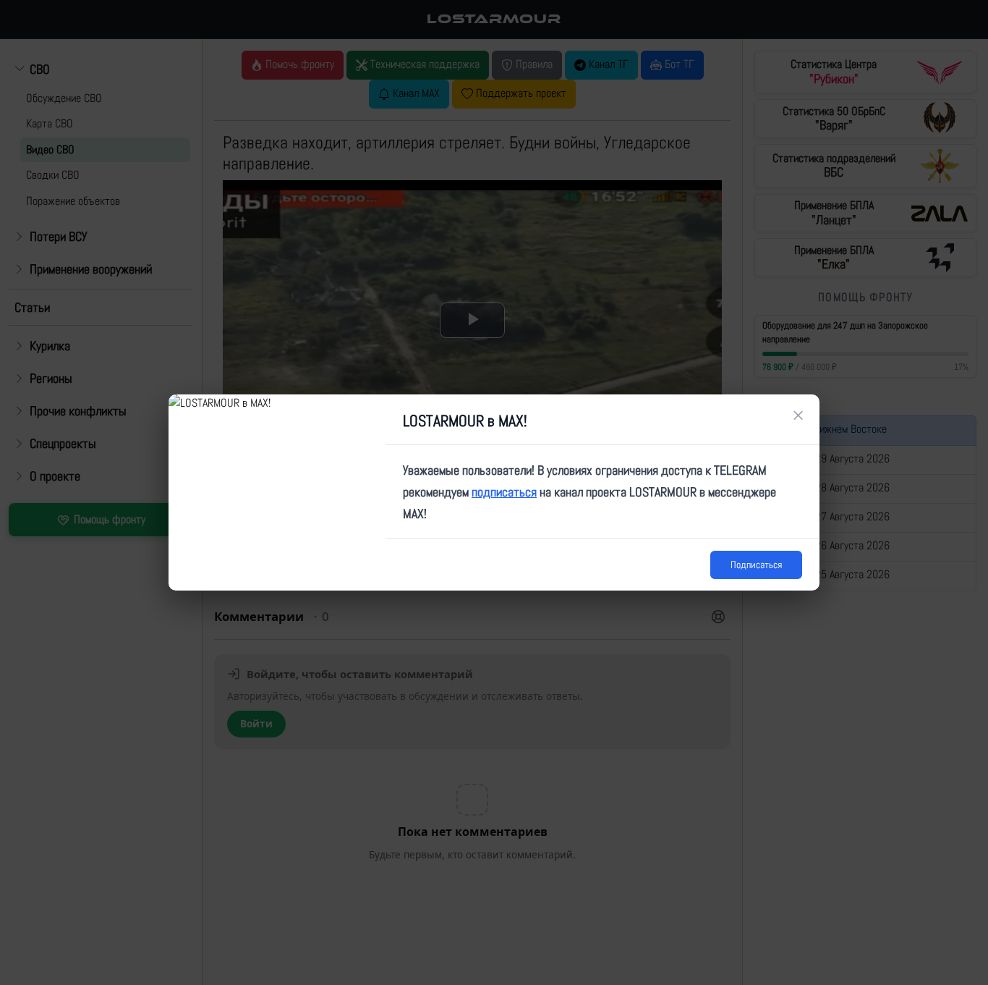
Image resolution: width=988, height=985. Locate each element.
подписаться (504, 491)
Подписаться (756, 564)
